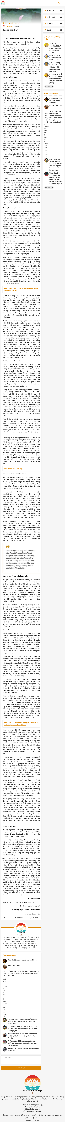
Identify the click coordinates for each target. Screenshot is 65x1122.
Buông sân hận (14, 23)
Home (6, 23)
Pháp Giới (9, 26)
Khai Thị (51, 1115)
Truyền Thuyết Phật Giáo (12, 1115)
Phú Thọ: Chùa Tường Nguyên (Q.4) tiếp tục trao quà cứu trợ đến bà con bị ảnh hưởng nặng (22, 1021)
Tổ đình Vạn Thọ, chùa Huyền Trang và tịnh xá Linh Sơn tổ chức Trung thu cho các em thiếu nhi (23, 973)
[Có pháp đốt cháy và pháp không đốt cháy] (5, 962)
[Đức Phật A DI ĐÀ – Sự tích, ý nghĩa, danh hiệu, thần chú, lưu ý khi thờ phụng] (46, 77)
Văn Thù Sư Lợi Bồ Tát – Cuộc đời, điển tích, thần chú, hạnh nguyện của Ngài (55, 67)
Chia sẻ (35, 918)
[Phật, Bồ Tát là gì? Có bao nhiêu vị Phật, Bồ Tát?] (46, 58)
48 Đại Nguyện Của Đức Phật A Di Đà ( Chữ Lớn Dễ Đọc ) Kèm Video (55, 48)
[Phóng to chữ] (9, 34)
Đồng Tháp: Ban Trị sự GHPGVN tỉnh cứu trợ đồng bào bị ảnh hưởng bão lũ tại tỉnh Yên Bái (22, 1036)
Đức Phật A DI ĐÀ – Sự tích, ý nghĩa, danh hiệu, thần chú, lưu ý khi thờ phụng (55, 78)
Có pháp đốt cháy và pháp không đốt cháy (23, 960)
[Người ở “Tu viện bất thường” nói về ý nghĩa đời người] (5, 1051)
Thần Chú (43, 1115)
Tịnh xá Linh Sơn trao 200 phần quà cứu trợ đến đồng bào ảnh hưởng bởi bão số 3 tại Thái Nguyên (23, 1029)
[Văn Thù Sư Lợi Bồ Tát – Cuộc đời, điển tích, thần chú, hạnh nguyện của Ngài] (46, 65)
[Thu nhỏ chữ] (4, 34)
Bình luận (19, 918)
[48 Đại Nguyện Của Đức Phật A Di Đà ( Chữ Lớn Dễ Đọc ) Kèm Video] (46, 46)
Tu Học (29, 1118)
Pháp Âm (34, 1115)
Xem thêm (48, 86)
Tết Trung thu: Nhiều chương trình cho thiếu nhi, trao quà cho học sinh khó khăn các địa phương (22, 1043)
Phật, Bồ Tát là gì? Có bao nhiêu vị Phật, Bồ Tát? (55, 58)
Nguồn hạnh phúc (14, 965)
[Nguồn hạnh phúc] (5, 968)
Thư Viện (59, 1115)
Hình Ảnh (37, 1118)
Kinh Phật (26, 1115)
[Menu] (62, 3)
